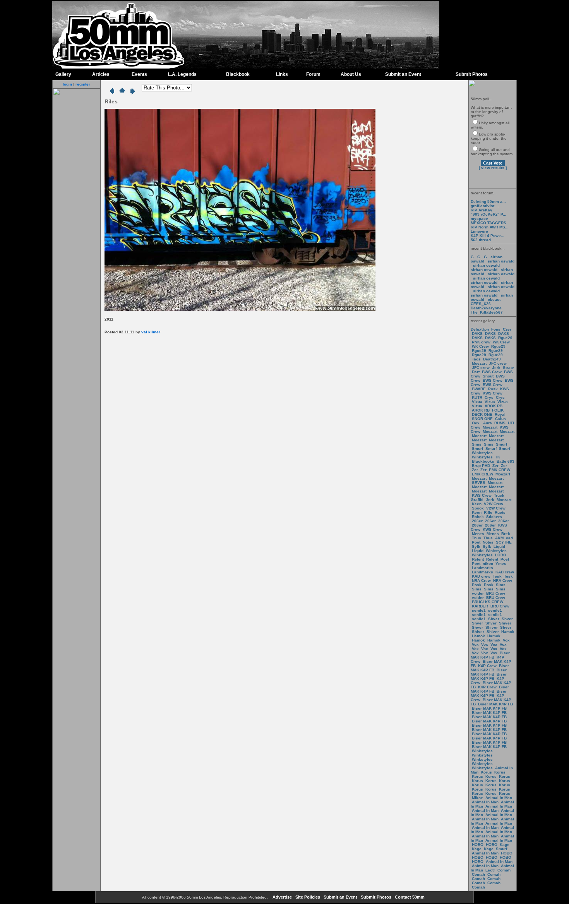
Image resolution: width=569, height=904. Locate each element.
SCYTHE (504, 542)
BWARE (479, 389)
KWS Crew (492, 393)
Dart (476, 372)
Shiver (505, 623)
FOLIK (498, 410)
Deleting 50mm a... (488, 201)
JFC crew (498, 363)
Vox (506, 640)
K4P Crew (487, 666)
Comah (504, 870)
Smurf (501, 444)
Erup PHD (481, 465)
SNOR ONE (482, 419)
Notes (488, 542)
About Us (351, 74)
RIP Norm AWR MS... (490, 227)
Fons (495, 329)
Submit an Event (403, 74)
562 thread (481, 240)
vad (509, 538)
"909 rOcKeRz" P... (488, 214)
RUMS (500, 423)
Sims (477, 444)
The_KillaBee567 (487, 312)
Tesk (497, 576)
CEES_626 (481, 304)
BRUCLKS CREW (487, 602)
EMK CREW (499, 470)
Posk (493, 389)
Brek (505, 534)
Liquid (499, 546)
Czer (507, 329)
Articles (101, 74)
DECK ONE (483, 414)
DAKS (477, 333)
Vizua (477, 402)
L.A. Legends (182, 74)
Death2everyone (486, 308)
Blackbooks (483, 461)
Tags (476, 359)
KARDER (480, 606)
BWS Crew (492, 372)
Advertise (281, 897)
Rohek (478, 517)
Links (282, 74)
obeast (494, 299)
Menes (478, 534)
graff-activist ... (485, 206)
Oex (476, 423)
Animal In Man (498, 798)
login (67, 84)
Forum (313, 74)
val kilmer (150, 332)
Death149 (492, 359)
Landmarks (482, 568)
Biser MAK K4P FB (490, 655)
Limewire (479, 231)
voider (478, 593)
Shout (488, 376)
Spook (478, 508)
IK (497, 457)
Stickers (494, 517)
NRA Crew (481, 580)
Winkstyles (482, 453)
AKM (499, 538)
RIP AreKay (481, 210)
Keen (477, 504)
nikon (488, 563)
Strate (508, 367)
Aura (487, 423)
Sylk (476, 546)
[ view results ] (493, 168)
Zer (495, 465)
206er (477, 521)
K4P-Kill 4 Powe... (487, 235)
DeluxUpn (480, 329)
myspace (479, 218)
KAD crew (504, 572)
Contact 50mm (409, 897)
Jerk (497, 367)
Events (139, 74)
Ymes (500, 563)
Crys (489, 397)
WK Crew (501, 342)
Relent (478, 559)
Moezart (479, 363)
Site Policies (307, 897)
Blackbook (238, 74)
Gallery (63, 74)
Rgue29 (505, 338)
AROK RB (493, 406)
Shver (493, 619)
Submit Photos (472, 74)
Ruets (500, 512)
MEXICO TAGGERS (488, 223)
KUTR (477, 397)
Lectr (490, 870)
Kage (504, 844)
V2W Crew (493, 504)
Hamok (507, 632)
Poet (476, 542)
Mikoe (477, 798)
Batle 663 (505, 461)
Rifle (488, 512)
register (82, 84)
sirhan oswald (501, 261)
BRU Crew (495, 593)
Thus (476, 538)
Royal (500, 414)
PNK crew (481, 342)
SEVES (479, 482)
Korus (486, 772)
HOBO (477, 844)
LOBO (500, 555)
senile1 (479, 610)
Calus (500, 419)
